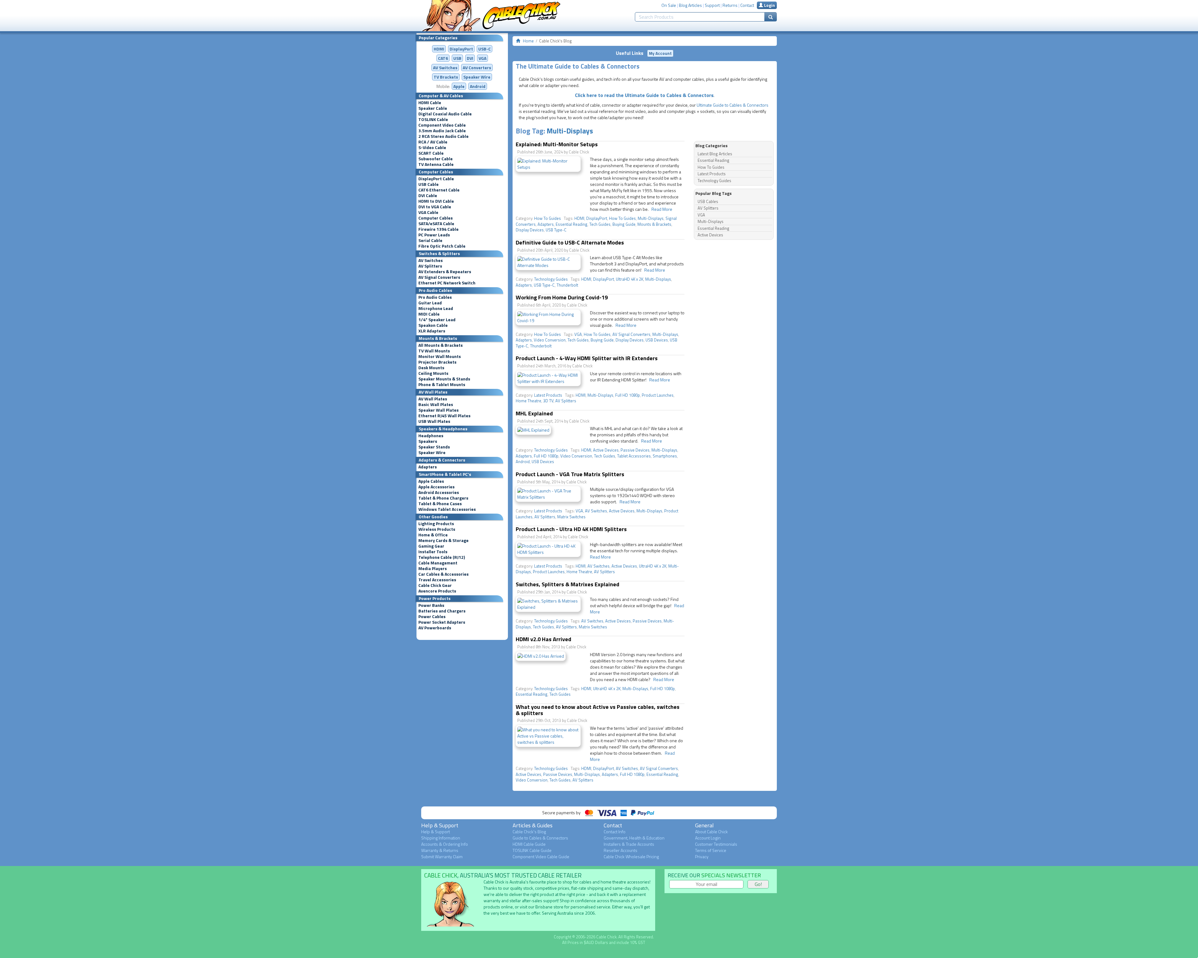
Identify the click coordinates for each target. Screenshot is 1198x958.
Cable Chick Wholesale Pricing (631, 856)
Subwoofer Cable (435, 159)
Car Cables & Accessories (443, 574)
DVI (470, 58)
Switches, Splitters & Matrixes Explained (567, 584)
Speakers (427, 441)
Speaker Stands (434, 447)
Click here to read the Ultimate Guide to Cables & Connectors (644, 95)
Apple (459, 86)
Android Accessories (438, 492)
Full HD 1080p (627, 395)
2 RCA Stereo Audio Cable (443, 136)
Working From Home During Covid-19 (562, 297)
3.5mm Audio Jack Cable (442, 130)
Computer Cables (435, 218)
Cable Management (437, 563)
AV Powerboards (434, 628)
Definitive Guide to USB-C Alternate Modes (570, 242)
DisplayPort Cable (436, 178)
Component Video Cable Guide (541, 856)
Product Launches (658, 395)
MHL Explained (534, 413)
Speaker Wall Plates (438, 410)
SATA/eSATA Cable (436, 223)
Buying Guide (624, 224)
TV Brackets (446, 77)
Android (477, 86)
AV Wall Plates (432, 399)
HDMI (439, 49)
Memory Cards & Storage (443, 540)
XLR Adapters (431, 331)
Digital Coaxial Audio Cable (445, 114)
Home (528, 41)
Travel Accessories (437, 580)
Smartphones (665, 456)
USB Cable (428, 184)
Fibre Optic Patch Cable (441, 246)
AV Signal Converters (439, 277)
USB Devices (656, 340)
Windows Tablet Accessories (447, 509)
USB (457, 58)
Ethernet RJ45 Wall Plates (444, 416)
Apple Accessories (436, 487)
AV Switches (445, 67)
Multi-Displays (570, 130)
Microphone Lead (435, 308)
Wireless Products (436, 529)
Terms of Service (710, 850)
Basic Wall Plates (435, 404)
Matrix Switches (571, 517)
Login (769, 5)
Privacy (702, 856)
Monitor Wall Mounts (439, 356)
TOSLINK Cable (433, 119)
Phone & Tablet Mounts (441, 384)
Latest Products (548, 395)
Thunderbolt (567, 285)
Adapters (427, 467)
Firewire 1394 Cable (438, 229)
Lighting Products (436, 523)
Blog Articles (690, 5)
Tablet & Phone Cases (440, 503)
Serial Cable (430, 240)
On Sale (668, 5)
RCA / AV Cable (432, 142)
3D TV (548, 401)
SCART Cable (431, 153)
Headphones (430, 435)
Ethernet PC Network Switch (446, 283)
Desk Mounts (431, 367)
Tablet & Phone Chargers (443, 498)
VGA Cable (428, 212)
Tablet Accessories (634, 456)
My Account (660, 53)
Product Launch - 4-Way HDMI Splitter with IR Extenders (587, 358)
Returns (730, 5)
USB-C (484, 49)
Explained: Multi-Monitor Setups (557, 144)
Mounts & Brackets (654, 224)
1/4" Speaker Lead (436, 319)
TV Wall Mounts (434, 351)
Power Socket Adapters (441, 622)
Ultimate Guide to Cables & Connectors (732, 105)
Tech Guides (600, 224)
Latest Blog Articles (715, 154)
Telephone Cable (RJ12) (441, 557)
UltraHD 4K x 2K (629, 279)
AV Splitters (430, 266)
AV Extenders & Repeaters (444, 271)
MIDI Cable (429, 314)
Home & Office (433, 535)
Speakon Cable (433, 325)
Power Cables (432, 616)
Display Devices (530, 230)
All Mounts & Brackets (440, 345)
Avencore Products (437, 591)
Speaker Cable (432, 108)
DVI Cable (427, 195)
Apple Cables (431, 481)
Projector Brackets (437, 362)
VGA (482, 58)
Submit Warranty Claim (442, 856)
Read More (661, 209)
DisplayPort (461, 49)
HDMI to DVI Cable (436, 201)
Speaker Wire (476, 77)
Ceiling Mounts (433, 373)
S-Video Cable (432, 147)
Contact (747, 5)
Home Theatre (528, 401)
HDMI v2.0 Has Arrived (543, 639)
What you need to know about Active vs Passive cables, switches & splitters (597, 710)
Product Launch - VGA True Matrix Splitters (570, 474)
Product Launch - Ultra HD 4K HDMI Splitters (571, 529)
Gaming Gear (431, 546)
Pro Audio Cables (435, 297)
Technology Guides (551, 279)
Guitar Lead (430, 303)
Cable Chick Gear (435, 585)
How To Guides (547, 218)
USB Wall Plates (434, 421)
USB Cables (708, 201)
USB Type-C (556, 230)
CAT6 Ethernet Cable (439, 190)
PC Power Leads (434, 235)
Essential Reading (571, 224)
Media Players (432, 568)
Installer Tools (432, 551)
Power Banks (431, 605)
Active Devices (606, 450)
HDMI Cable (429, 102)
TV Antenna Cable (436, 164)
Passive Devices (635, 450)
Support (712, 5)
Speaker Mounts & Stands (444, 379)
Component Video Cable (442, 125)
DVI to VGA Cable (434, 207)
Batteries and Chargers (441, 611)
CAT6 (443, 58)
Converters (477, 67)
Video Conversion (550, 340)
